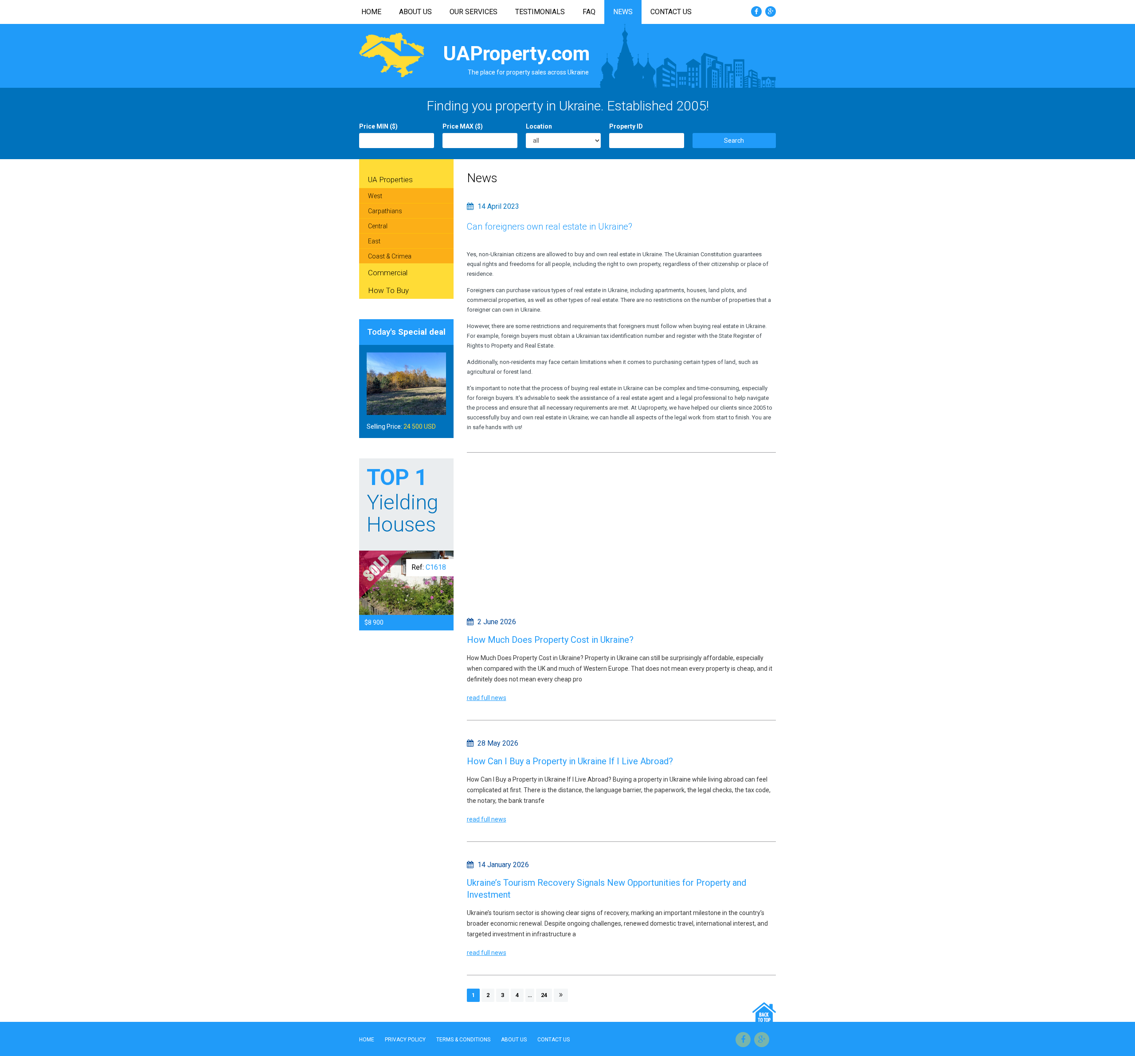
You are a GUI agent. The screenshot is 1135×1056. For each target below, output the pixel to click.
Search (734, 140)
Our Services (473, 12)
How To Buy (388, 290)
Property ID (626, 126)
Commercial (387, 272)
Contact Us (671, 12)
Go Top (764, 1012)
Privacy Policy (405, 1039)
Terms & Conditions (463, 1039)
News (623, 12)
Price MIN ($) (378, 126)
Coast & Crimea (389, 256)
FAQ (589, 12)
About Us (415, 12)
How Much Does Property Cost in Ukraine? (550, 639)
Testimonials (540, 12)
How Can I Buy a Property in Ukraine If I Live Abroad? (570, 761)
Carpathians (385, 211)
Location (539, 126)
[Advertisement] (621, 532)
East (374, 241)
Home (371, 12)
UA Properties (390, 179)
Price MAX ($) (462, 126)
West (375, 195)
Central (377, 226)
